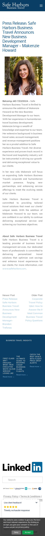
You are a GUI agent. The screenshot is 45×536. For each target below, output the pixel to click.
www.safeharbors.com (14, 268)
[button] (38, 340)
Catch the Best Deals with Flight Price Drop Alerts (36, 358)
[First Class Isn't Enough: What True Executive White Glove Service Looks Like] (9, 350)
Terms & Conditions (30, 496)
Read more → (8, 377)
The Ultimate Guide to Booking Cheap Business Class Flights (20, 363)
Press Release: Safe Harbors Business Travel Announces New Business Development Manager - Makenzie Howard (20, 37)
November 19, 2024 (13, 18)
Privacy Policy (10, 496)
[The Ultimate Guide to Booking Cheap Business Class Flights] (22, 349)
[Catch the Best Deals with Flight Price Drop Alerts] (36, 348)
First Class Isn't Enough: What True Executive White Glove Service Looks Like (9, 365)
